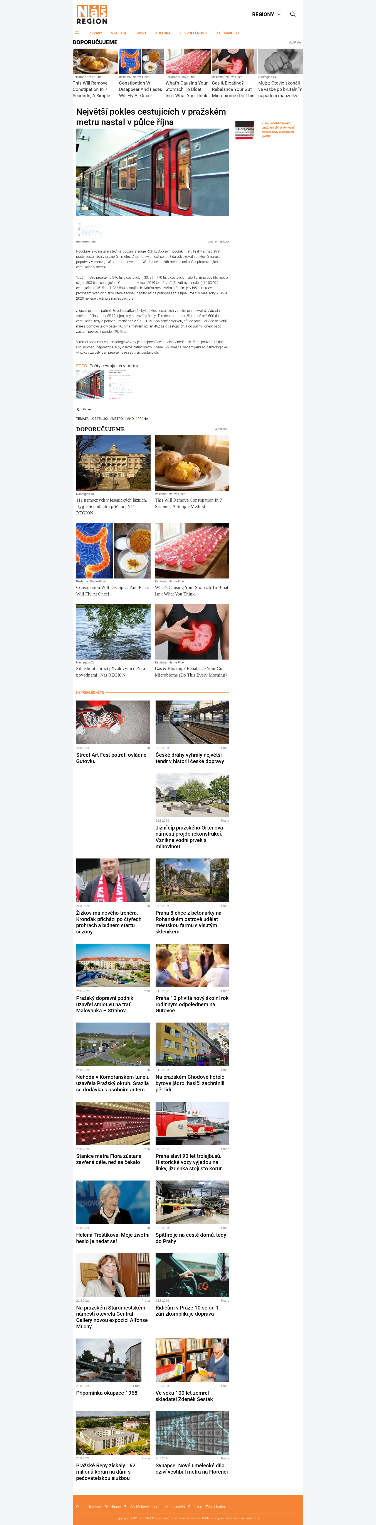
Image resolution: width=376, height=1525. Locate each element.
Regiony (263, 14)
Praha (143, 419)
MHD (130, 419)
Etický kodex (216, 1507)
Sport (141, 33)
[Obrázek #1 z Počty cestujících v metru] (90, 385)
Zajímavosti (227, 33)
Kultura (163, 33)
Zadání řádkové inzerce (142, 1507)
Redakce (195, 1507)
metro (117, 419)
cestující (100, 419)
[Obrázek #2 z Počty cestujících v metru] (121, 385)
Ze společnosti (193, 33)
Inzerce (95, 1507)
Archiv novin (175, 1507)
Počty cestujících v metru (107, 365)
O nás (81, 1507)
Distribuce (112, 1507)
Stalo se (119, 33)
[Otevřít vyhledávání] (293, 14)
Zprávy (95, 33)
